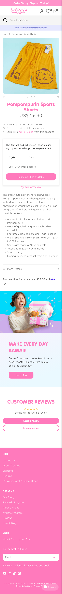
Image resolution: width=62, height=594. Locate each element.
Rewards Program (13, 502)
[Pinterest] (19, 573)
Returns (7, 475)
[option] (31, 28)
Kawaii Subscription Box (16, 539)
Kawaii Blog (9, 523)
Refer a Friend (11, 507)
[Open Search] (5, 20)
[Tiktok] (14, 573)
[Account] (42, 9)
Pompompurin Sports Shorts (24, 34)
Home (5, 34)
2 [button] (31, 96)
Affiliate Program (13, 512)
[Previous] (4, 96)
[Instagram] (9, 573)
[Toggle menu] (4, 11)
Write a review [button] (31, 420)
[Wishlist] (48, 11)
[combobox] (22, 20)
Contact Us (9, 460)
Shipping (8, 470)
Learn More (21, 375)
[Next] (58, 96)
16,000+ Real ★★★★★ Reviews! (31, 27)
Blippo (22, 583)
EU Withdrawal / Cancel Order (20, 480)
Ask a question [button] (31, 428)
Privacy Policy (40, 586)
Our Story (8, 497)
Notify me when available (31, 176)
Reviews (7, 517)
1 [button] (27, 97)
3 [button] (34, 96)
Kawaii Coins (26, 131)
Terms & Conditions (24, 586)
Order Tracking (11, 465)
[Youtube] (4, 573)
